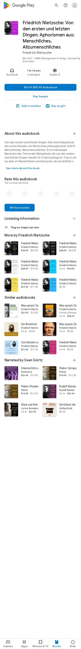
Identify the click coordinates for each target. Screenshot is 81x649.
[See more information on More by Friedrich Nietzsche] (74, 235)
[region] (40, 72)
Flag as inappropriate (22, 227)
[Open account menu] (74, 5)
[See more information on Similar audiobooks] (74, 297)
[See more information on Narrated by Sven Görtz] (74, 360)
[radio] (9, 193)
